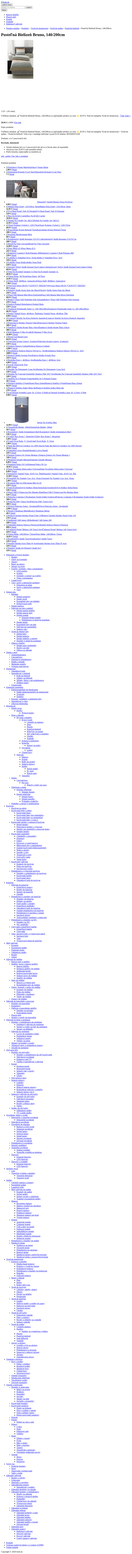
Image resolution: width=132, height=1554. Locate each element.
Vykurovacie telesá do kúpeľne (29, 941)
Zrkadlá (19, 894)
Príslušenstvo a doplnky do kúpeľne (26, 897)
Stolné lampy (21, 1136)
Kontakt (9, 1543)
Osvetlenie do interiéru (20, 1124)
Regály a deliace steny (25, 1103)
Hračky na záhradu (24, 1494)
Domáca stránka (12, 28)
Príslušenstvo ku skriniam (26, 1250)
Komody (15, 945)
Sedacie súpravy (28, 764)
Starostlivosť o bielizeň (20, 673)
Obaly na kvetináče (19, 559)
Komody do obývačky (25, 1096)
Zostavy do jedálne (19, 999)
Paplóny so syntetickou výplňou (35, 1331)
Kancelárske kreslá (24, 1013)
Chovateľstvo (16, 657)
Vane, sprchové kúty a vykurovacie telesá (28, 934)
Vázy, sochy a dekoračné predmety (25, 583)
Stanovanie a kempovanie (21, 1471)
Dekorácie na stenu (24, 585)
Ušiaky (19, 1076)
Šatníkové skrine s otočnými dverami (31, 1255)
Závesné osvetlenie (24, 1141)
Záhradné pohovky (24, 1520)
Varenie (14, 1455)
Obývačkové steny (19, 1078)
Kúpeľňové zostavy (24, 887)
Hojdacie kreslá (22, 1066)
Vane (18, 938)
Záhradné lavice (23, 1515)
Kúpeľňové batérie (24, 929)
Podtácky (20, 1392)
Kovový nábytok (23, 1536)
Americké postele (23, 1222)
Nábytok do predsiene (20, 1031)
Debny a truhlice (23, 1364)
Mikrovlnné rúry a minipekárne (29, 845)
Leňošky (20, 1083)
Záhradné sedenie (18, 1510)
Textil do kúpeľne (18, 1299)
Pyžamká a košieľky (30, 801)
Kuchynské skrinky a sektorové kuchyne (27, 822)
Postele (9, 19)
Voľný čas (10, 1464)
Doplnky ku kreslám (24, 1010)
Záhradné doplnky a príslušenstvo (25, 1492)
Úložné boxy (27, 752)
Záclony (19, 1355)
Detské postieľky (23, 597)
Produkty (25, 28)
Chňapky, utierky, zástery (26, 1289)
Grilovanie (15, 1480)
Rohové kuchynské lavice (27, 973)
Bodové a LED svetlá (25, 1127)
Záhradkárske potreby (20, 1485)
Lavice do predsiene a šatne (27, 1034)
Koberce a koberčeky (30, 741)
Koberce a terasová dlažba (27, 1496)
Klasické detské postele (31, 618)
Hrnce (19, 1457)
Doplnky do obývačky (20, 1052)
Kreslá (14, 1064)
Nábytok (20, 755)
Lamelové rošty (17, 1187)
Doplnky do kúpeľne (25, 899)
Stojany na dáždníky (24, 1029)
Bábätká (14, 594)
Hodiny (14, 557)
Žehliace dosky (22, 683)
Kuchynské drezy (23, 878)
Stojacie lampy (22, 1134)
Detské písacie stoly (24, 613)
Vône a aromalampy (24, 578)
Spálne (9, 1180)
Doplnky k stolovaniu (20, 1387)
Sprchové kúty (22, 936)
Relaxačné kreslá (23, 1069)
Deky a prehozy (23, 1317)
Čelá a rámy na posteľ (25, 1227)
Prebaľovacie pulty (24, 604)
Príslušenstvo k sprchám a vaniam (30, 913)
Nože (18, 1429)
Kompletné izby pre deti (26, 624)
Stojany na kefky (34, 745)
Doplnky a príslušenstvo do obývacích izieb (34, 1055)
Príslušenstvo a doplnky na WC (24, 920)
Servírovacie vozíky (24, 869)
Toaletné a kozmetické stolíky (28, 1199)
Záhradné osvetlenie (19, 1508)
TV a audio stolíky (24, 1113)
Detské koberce (22, 636)
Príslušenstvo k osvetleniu (21, 1143)
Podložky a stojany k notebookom (25, 804)
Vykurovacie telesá (24, 1503)
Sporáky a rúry (22, 852)
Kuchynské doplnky (19, 1403)
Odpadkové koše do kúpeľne (28, 908)
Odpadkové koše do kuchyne (28, 880)
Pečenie (14, 1417)
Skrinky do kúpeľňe (24, 892)
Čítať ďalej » (125, 116)
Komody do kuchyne (25, 864)
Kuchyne (10, 806)
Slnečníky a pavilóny (19, 1482)
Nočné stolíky (32, 769)
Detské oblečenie (23, 794)
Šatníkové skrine (18, 1243)
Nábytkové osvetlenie (25, 1057)
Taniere (19, 1448)
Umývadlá (20, 931)
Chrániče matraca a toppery (22, 1182)
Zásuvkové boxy (23, 1373)
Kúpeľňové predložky (25, 906)
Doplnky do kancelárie (20, 1003)
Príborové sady (22, 1431)
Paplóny (19, 1329)
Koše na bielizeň (23, 676)
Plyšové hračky (28, 713)
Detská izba (11, 592)
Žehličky (20, 697)
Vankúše (9, 22)
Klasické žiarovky (23, 1157)
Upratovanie (16, 685)
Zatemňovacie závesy (25, 1357)
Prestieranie (21, 1296)
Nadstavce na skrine (24, 1245)
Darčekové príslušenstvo (21, 659)
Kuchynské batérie (24, 876)
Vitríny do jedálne (23, 996)
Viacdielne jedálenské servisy (28, 1452)
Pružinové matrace (24, 1213)
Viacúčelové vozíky (19, 1380)
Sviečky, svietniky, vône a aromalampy (27, 569)
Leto (13, 1171)
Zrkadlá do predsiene (19, 1048)
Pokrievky (20, 1461)
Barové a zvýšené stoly (25, 983)
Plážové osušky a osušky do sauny (30, 1303)
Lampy (30, 750)
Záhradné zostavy (18, 1529)
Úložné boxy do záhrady (26, 1501)
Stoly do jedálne (17, 980)
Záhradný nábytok (13, 1475)
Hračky (19, 711)
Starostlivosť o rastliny (25, 1487)
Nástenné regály (17, 950)
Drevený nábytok (23, 1534)
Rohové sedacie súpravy (26, 1087)
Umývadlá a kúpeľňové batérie (24, 927)
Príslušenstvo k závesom (26, 1350)
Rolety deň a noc (23, 1285)
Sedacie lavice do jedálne (26, 976)
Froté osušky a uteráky (25, 903)
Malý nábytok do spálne (21, 1189)
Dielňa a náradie (18, 662)
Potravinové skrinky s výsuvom (29, 827)
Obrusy (19, 1292)
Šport (13, 1468)
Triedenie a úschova (14, 1359)
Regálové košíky (23, 1366)
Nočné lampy (21, 1131)
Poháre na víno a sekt (25, 1422)
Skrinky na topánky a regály (22, 1043)
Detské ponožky (28, 799)
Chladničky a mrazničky (26, 836)
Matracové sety (22, 1208)
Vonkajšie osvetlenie (19, 1148)
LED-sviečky (21, 571)
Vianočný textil (22, 1178)
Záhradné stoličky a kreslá (27, 1522)
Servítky (19, 1396)
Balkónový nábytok (14, 24)
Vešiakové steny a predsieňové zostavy (27, 1045)
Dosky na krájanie (23, 1408)
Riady (13, 1436)
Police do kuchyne (24, 866)
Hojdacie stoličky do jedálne (28, 969)
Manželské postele (23, 1234)
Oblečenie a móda (18, 787)
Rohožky (20, 1273)
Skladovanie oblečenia (20, 1378)
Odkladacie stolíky (19, 952)
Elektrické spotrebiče (14, 687)
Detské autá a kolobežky (26, 645)
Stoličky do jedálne (24, 978)
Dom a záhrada (17, 715)
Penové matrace (22, 1210)
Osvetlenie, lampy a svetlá (16, 1115)
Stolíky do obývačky (19, 1108)
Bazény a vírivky (18, 1478)
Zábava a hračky (18, 643)
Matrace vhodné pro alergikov (28, 1206)
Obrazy (14, 562)
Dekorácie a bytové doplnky (17, 555)
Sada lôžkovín (22, 1338)
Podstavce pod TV (24, 1059)
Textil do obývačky (19, 1313)
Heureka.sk (10, 706)
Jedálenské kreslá (23, 971)
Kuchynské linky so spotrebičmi (29, 817)
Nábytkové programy (25, 1099)
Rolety (19, 1282)
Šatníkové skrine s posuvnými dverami (32, 1257)
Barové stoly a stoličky (20, 962)
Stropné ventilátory (19, 1145)
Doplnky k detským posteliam (28, 641)
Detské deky (21, 634)
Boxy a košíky (17, 1362)
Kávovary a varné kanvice (27, 843)
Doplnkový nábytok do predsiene (30, 1024)
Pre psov (25, 783)
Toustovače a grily (23, 855)
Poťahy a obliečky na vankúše (28, 1320)
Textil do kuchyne (18, 1287)
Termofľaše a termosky (25, 1450)
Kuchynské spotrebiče (20, 834)
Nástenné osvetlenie (24, 1129)
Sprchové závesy (23, 915)
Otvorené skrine (23, 1248)
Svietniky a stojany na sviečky (28, 576)
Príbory (14, 1424)
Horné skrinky (22, 824)
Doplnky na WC (23, 922)
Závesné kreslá (22, 1524)
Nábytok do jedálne (14, 959)
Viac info (17, 122)
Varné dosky (21, 859)
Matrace (25, 757)
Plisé (18, 1280)
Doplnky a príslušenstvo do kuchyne (31, 873)
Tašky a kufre (16, 1473)
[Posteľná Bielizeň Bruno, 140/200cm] (20, 78)
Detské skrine (22, 622)
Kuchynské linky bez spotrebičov (30, 815)
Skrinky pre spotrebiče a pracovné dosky (33, 829)
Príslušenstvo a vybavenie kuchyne (25, 871)
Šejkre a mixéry (22, 850)
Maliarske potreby (18, 664)
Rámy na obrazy (18, 564)
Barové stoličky (12, 15)
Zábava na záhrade (24, 650)
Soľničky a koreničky (25, 1401)
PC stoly (30, 771)
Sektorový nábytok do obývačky (24, 1094)
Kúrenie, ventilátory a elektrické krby (26, 699)
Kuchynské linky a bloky (21, 810)
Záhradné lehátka (23, 1517)
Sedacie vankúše (23, 1322)
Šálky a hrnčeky (23, 1445)
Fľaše (18, 1441)
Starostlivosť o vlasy (19, 701)
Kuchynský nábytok (19, 862)
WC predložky (22, 924)
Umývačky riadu (23, 857)
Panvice (19, 1459)
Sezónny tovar (12, 1169)
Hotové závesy (22, 1348)
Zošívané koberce (23, 1275)
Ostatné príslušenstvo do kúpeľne (30, 910)
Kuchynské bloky (23, 813)
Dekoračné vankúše (24, 1315)
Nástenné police (23, 1101)
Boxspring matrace (24, 1203)
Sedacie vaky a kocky (25, 1071)
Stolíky (24, 766)
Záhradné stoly (17, 1527)
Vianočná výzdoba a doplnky (23, 1173)
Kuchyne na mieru (18, 808)
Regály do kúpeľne (24, 890)
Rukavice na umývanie (25, 1306)
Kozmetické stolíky (19, 948)
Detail (14, 170)
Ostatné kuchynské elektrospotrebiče (31, 848)
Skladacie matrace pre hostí (27, 1215)
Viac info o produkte (14, 156)
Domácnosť (11, 669)
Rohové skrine (22, 1252)
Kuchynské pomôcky (20, 1406)
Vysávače (20, 694)
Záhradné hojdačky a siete (27, 1513)
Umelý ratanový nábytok (26, 1538)
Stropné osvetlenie (23, 1138)
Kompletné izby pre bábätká (27, 601)
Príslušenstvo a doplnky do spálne (25, 1241)
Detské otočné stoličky (25, 611)
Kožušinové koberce (24, 1269)
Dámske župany (28, 792)
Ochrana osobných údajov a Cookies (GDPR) (25, 1545)
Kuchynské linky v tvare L (27, 820)
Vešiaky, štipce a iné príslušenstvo (30, 680)
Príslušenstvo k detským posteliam (36, 620)
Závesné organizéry (19, 1382)
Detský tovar (16, 708)
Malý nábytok (12, 943)
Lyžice (19, 1427)
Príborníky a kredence (25, 994)
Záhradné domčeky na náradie (23, 1489)
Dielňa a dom (11, 652)
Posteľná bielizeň (72, 28)
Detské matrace (17, 606)
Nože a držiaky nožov (25, 1413)
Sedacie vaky (21, 629)
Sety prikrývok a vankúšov (38, 734)
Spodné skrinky (22, 831)
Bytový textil (27, 720)
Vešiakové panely (23, 1038)
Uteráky (30, 736)
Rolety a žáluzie (17, 1278)
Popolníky (20, 1394)
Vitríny (14, 957)
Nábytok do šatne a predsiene (18, 1020)
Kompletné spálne (18, 1185)
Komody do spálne (24, 1192)
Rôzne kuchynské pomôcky (27, 1415)
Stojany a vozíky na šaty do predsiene (31, 1027)
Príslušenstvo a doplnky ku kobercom (31, 1271)
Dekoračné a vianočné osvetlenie (24, 1117)
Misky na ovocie (23, 1389)
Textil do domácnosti (39, 28)
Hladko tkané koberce (25, 1264)
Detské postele (22, 615)
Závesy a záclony (18, 1343)
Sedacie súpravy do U (25, 1092)
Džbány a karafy (23, 1438)
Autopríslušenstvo (18, 655)
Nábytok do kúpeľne (19, 885)
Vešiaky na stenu (23, 1041)
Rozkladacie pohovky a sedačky (29, 1089)
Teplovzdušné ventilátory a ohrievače (31, 917)
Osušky (19, 1301)
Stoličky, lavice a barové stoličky (24, 964)
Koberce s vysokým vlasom (27, 1266)
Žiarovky (15, 1155)
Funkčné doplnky (18, 1466)
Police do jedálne (23, 992)
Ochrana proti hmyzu (20, 666)
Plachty (30, 727)
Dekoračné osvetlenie (25, 1120)
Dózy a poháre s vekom (26, 1410)
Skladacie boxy (22, 1368)
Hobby (14, 778)
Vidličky (19, 1434)
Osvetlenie (26, 748)
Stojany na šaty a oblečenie (27, 1196)
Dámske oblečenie (23, 790)
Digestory (20, 838)
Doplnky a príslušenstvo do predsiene (26, 1022)
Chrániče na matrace (35, 722)
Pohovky (20, 1085)
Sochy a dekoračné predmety (28, 587)
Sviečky (19, 573)
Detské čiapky (27, 797)
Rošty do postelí (28, 762)
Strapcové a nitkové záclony (27, 1352)
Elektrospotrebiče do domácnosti (24, 690)
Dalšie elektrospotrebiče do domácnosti (32, 692)
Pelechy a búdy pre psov (37, 785)
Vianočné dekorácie (24, 1176)
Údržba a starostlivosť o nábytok (29, 1062)
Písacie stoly (11, 17)
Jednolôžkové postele (25, 1231)
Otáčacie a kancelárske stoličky (24, 1008)
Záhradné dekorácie (24, 1506)
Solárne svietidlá (23, 1150)
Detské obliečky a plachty (27, 638)
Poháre (14, 1420)
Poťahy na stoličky (24, 1294)
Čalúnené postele (23, 1224)
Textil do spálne (56, 28)
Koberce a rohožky (19, 1262)
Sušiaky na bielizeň (24, 678)
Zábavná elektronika (19, 704)
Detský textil (21, 599)
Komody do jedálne (24, 990)
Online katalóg (12, 1547)
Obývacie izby (12, 1050)
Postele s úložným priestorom (28, 1236)
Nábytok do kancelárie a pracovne (20, 1001)
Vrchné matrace (22, 1217)
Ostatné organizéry (19, 1375)
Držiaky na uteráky (24, 901)
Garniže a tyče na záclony (27, 1345)
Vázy (18, 590)
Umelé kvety (16, 580)
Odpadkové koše (18, 671)
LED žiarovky (22, 1159)
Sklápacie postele (23, 1238)
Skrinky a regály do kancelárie (23, 1017)
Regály (14, 955)
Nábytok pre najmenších (26, 627)
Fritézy (19, 841)
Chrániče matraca (23, 1327)
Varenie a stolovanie (14, 1385)
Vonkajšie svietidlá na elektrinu (29, 1152)
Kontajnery (15, 1006)
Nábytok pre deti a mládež (22, 608)
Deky (29, 724)
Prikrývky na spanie (35, 731)
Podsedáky (20, 1499)
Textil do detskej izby (20, 631)
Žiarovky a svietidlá (19, 1162)
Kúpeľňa (25, 743)
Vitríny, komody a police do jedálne (25, 987)
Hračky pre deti (22, 648)
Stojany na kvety (18, 566)
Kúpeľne (10, 883)
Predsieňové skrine (24, 1036)
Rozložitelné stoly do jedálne (28, 985)
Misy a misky (21, 1443)
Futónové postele (23, 1229)
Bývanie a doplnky (24, 717)
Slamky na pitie (22, 1399)
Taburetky (26, 776)
